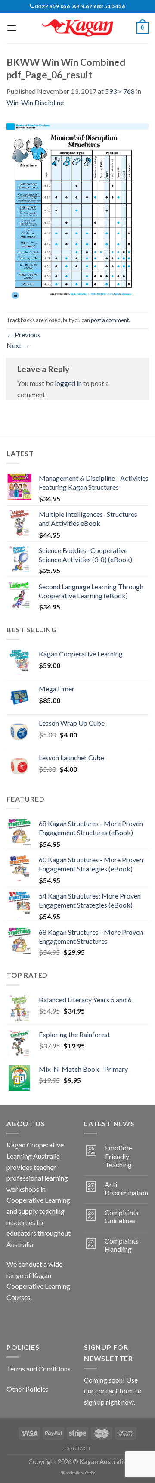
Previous (23, 334)
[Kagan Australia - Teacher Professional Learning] (77, 28)
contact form (114, 1391)
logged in (68, 383)
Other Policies (27, 1389)
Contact (77, 1448)
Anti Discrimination (126, 1188)
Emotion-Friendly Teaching (119, 1156)
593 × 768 (120, 91)
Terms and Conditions (38, 1369)
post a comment (110, 320)
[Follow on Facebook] (14, 1319)
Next (18, 345)
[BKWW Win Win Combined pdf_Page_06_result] (77, 209)
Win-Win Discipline (35, 102)
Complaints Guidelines (122, 1216)
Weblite (90, 1473)
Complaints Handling (122, 1245)
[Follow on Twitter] (45, 1319)
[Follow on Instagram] (30, 1319)
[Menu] (11, 27)
